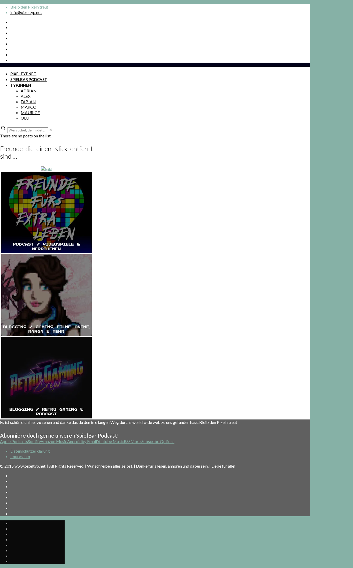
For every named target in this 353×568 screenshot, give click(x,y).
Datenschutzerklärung (30, 450)
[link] (50, 129)
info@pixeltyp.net (26, 12)
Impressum (20, 456)
